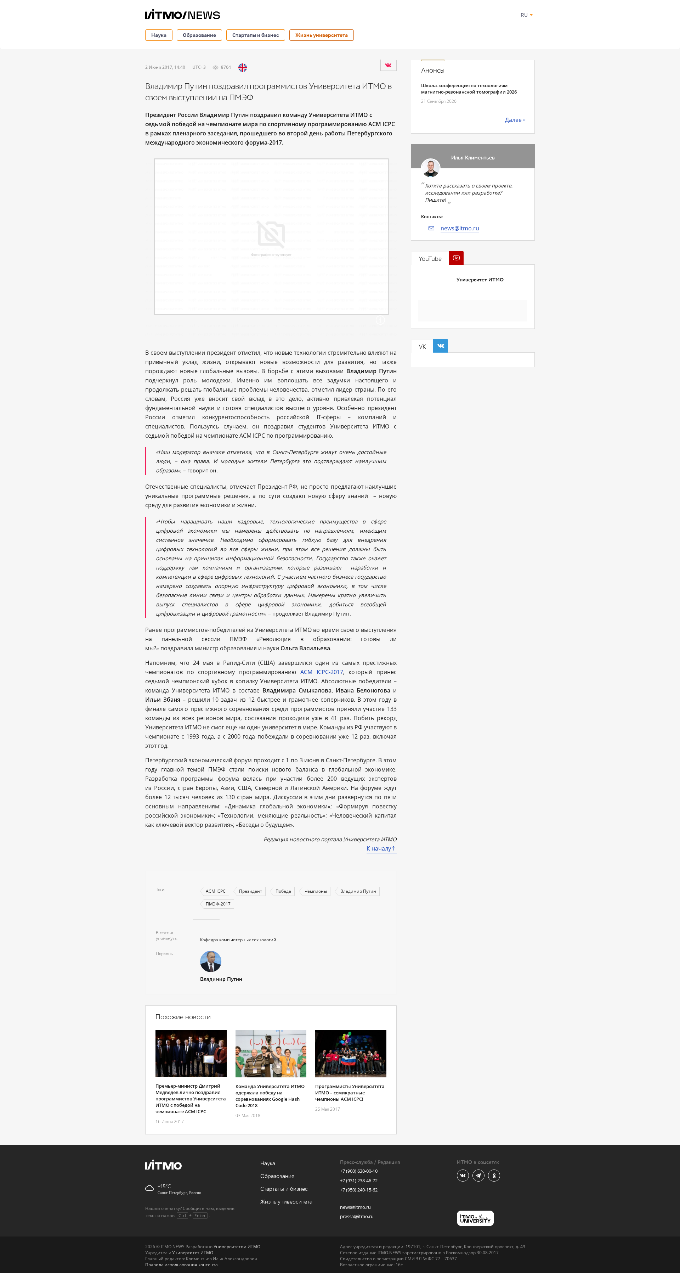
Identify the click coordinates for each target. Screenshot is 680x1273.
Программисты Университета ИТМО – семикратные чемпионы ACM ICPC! (350, 1092)
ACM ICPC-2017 (321, 672)
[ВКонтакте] (388, 65)
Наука (158, 35)
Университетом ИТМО (237, 1247)
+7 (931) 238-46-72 (359, 1180)
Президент (250, 891)
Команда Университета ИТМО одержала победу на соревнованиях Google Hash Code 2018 (270, 1096)
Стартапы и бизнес (255, 35)
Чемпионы (316, 891)
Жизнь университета (321, 35)
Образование (199, 35)
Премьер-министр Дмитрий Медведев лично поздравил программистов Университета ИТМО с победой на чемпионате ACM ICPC (190, 1099)
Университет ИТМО (480, 280)
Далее (513, 120)
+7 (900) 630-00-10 (359, 1171)
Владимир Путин (358, 891)
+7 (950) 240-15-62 (359, 1190)
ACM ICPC (216, 891)
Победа (283, 891)
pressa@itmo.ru (357, 1216)
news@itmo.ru (460, 228)
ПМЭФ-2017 (218, 904)
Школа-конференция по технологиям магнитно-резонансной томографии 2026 (469, 88)
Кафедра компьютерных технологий (238, 940)
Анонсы (432, 70)
